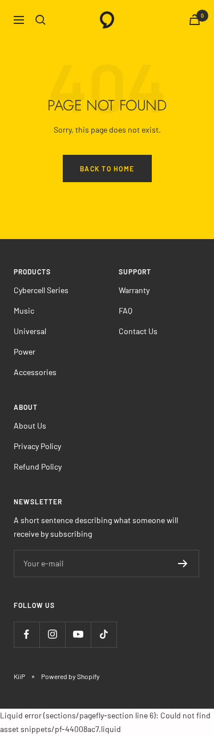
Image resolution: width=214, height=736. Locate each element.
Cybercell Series (41, 290)
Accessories (35, 372)
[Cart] (194, 19)
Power (24, 351)
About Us (30, 425)
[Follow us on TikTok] (103, 634)
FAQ (125, 310)
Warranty (134, 290)
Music (24, 310)
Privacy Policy (37, 446)
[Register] (183, 564)
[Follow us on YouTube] (78, 634)
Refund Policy (38, 466)
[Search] (40, 20)
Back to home (107, 168)
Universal (30, 331)
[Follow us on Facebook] (26, 634)
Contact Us (138, 331)
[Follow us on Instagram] (52, 634)
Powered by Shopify (70, 676)
